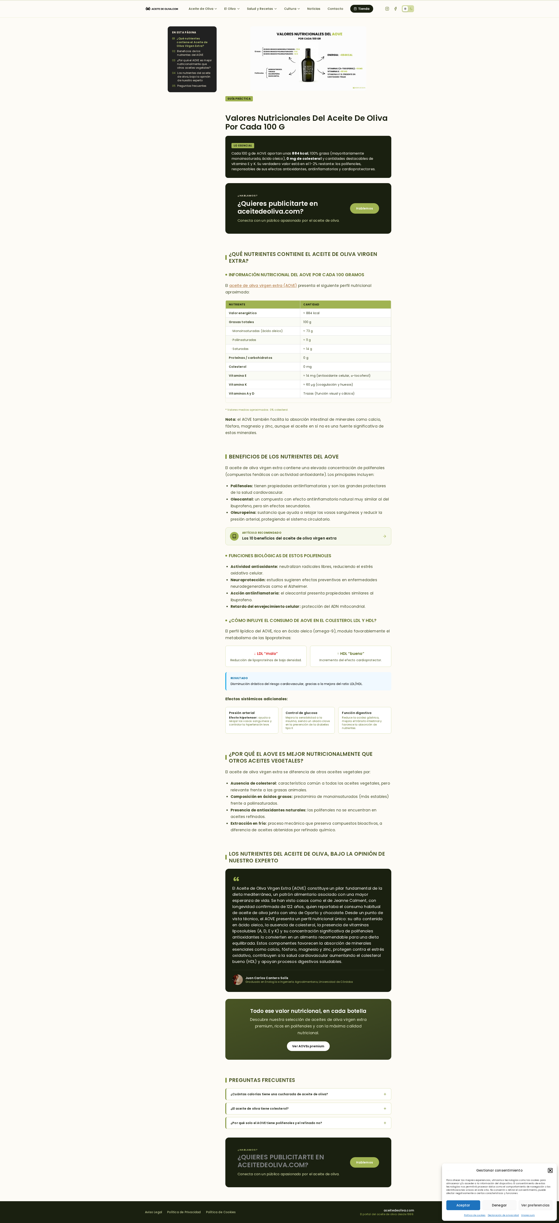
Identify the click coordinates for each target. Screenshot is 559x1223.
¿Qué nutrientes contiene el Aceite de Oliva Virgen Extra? (192, 42)
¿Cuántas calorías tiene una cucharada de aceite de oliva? (279, 1094)
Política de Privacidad (184, 1212)
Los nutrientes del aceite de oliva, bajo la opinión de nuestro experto (193, 76)
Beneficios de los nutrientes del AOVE (190, 53)
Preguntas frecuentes (191, 86)
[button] (550, 1170)
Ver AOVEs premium (308, 1046)
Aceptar (463, 1205)
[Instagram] (387, 8)
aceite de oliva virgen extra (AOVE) (263, 285)
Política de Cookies (221, 1212)
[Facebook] (395, 8)
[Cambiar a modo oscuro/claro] (408, 8)
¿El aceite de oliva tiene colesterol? (260, 1108)
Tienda (363, 9)
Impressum (528, 1215)
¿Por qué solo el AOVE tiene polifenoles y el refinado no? (276, 1123)
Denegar (499, 1205)
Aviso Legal (153, 1212)
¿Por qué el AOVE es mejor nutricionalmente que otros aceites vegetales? (194, 64)
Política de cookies (475, 1215)
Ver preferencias (535, 1205)
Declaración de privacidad (503, 1215)
